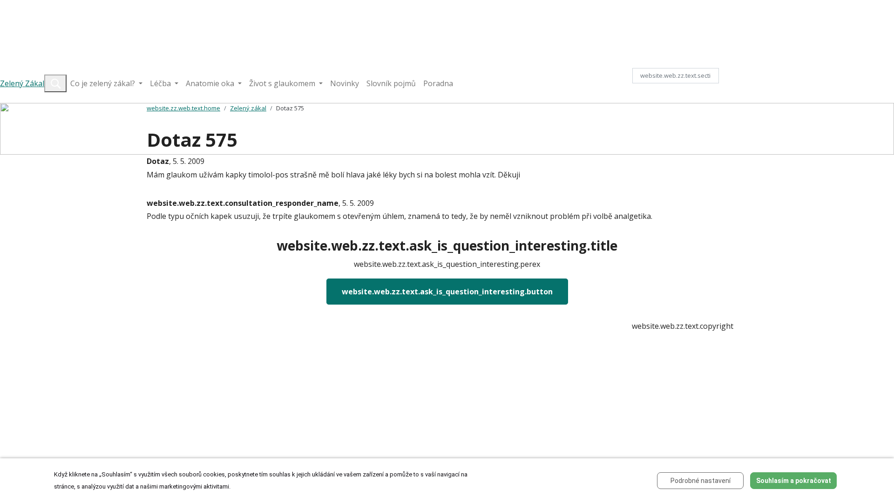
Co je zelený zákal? (103, 83)
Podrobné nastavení (700, 480)
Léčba (161, 83)
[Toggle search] (55, 83)
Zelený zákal (248, 108)
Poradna (438, 83)
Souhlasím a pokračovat (793, 480)
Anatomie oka (211, 83)
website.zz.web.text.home (183, 108)
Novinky (344, 83)
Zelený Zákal (22, 83)
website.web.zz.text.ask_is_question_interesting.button (447, 291)
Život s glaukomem (283, 83)
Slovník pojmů (391, 83)
